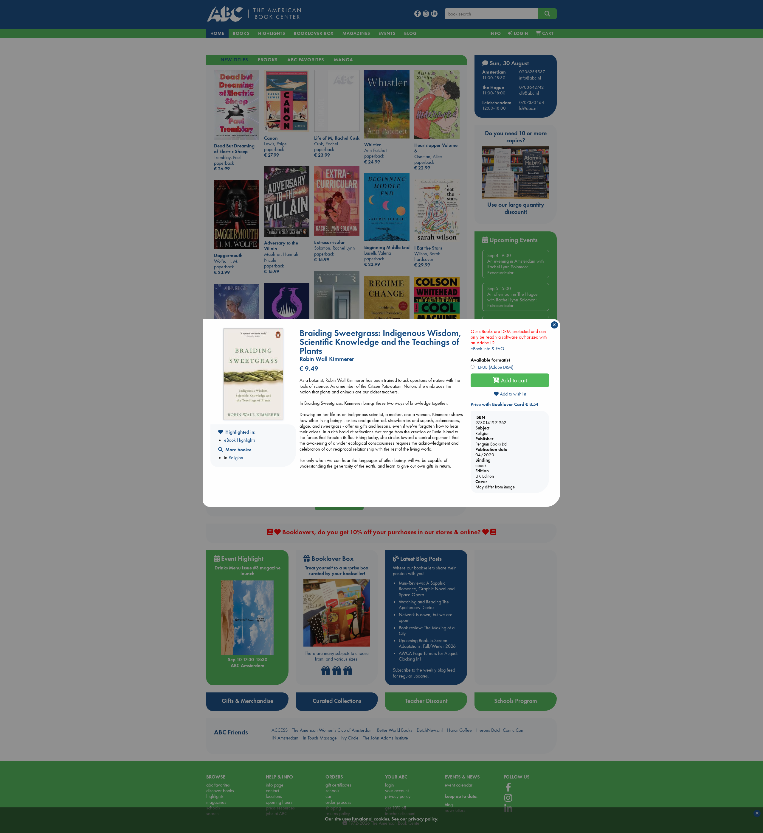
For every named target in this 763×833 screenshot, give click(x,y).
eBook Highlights (239, 440)
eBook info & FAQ (487, 348)
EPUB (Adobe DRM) (495, 367)
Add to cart (513, 380)
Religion (236, 457)
